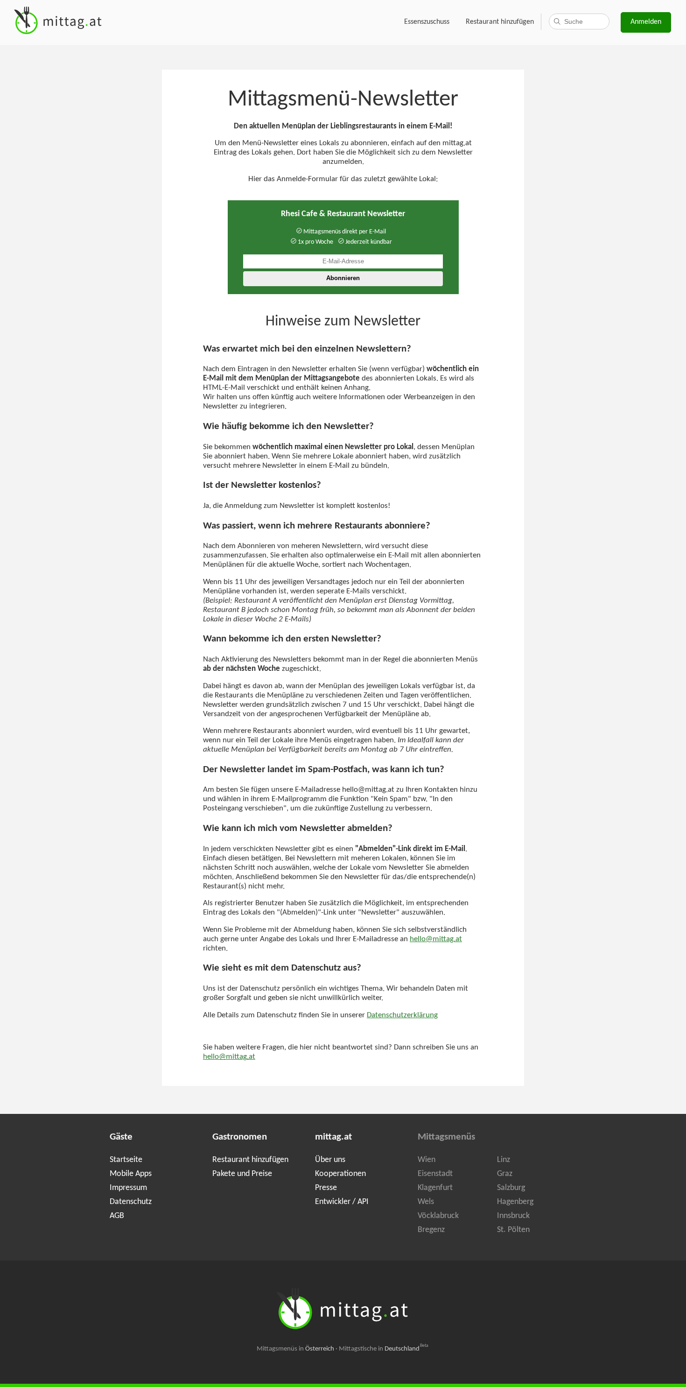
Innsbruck (513, 1216)
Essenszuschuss (426, 22)
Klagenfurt (435, 1188)
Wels (426, 1202)
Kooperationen (340, 1174)
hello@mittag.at (436, 939)
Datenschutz (131, 1202)
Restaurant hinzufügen (500, 22)
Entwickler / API (342, 1202)
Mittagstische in (383, 1348)
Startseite (126, 1160)
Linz (503, 1160)
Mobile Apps (131, 1174)
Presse (326, 1188)
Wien (426, 1160)
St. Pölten (513, 1230)
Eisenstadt (435, 1174)
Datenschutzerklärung (402, 1015)
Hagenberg (515, 1202)
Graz (504, 1174)
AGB (117, 1216)
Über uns (330, 1160)
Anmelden (645, 22)
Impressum (128, 1188)
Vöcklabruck (438, 1216)
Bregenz (431, 1230)
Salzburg (511, 1188)
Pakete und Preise (242, 1174)
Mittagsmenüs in (295, 1348)
